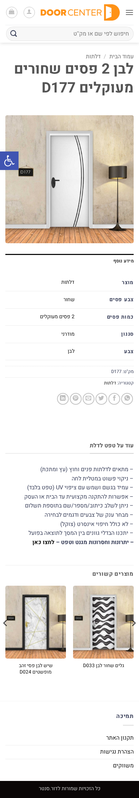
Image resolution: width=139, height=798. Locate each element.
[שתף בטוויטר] (101, 399)
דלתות (93, 56)
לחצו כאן (43, 542)
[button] (9, 160)
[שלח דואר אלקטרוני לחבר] (88, 399)
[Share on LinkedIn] (63, 399)
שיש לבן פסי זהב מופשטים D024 (36, 669)
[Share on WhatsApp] (127, 399)
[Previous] (133, 637)
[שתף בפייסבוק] (114, 399)
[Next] (5, 637)
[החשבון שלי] (29, 12)
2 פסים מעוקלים (57, 316)
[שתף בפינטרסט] (76, 399)
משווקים (123, 765)
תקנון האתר (120, 738)
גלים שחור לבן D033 (103, 666)
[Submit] (14, 34)
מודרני (67, 334)
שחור (68, 299)
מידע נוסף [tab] (123, 261)
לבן (71, 351)
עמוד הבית (121, 56)
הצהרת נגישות (117, 752)
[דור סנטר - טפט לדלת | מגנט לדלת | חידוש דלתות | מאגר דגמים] (80, 12)
